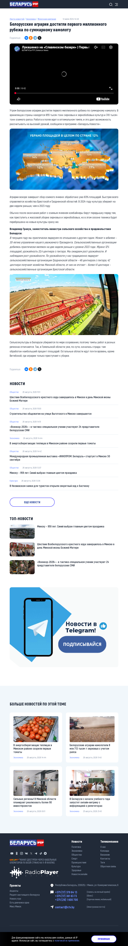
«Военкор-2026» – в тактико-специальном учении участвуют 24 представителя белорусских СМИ (54, 428)
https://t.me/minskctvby (23, 589)
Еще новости (32, 502)
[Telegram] (35, 38)
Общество (14, 392)
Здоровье (76, 870)
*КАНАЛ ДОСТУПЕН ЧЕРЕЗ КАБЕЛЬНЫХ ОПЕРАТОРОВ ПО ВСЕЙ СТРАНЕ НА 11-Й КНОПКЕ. (33, 861)
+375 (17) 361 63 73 (74, 896)
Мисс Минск (15, 906)
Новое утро (15, 898)
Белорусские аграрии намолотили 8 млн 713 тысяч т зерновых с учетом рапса (90, 748)
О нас (103, 846)
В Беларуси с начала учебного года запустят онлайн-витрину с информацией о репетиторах (90, 802)
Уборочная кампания (47, 19)
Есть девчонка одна (19, 902)
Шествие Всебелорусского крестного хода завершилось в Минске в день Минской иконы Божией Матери (60, 398)
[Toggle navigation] (115, 4)
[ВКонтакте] (26, 38)
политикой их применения (67, 940)
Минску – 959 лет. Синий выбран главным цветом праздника (43, 472)
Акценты (14, 890)
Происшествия (78, 862)
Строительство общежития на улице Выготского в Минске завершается (50, 413)
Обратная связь (108, 866)
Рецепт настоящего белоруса (25, 894)
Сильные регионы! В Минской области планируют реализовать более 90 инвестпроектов (34, 802)
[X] (39, 38)
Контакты (105, 858)
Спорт (74, 858)
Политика (76, 846)
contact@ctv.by (80, 907)
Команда (104, 850)
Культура (14, 480)
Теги (102, 862)
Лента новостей (17, 19)
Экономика (31, 19)
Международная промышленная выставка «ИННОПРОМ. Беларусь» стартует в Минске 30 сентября (60, 457)
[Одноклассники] (31, 38)
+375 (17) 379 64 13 (82, 892)
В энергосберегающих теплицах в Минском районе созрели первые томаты (53, 443)
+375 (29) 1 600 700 (83, 899)
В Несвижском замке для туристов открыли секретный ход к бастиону (49, 485)
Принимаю (104, 938)
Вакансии (105, 854)
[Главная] (25, 4)
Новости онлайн (79, 874)
